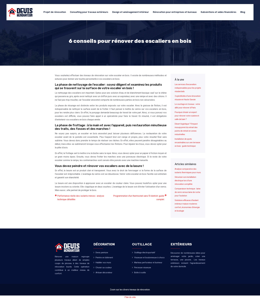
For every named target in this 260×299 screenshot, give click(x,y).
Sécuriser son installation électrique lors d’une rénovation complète (185, 180)
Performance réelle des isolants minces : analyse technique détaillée (80, 198)
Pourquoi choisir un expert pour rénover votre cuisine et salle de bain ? (187, 115)
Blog (242, 12)
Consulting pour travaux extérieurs (89, 12)
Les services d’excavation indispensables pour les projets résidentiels (188, 88)
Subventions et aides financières (218, 12)
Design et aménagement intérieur (130, 12)
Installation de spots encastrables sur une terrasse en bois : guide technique (187, 142)
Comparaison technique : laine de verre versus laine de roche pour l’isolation (187, 192)
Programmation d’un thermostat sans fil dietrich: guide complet (138, 198)
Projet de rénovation (54, 12)
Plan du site (130, 297)
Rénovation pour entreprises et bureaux (175, 12)
